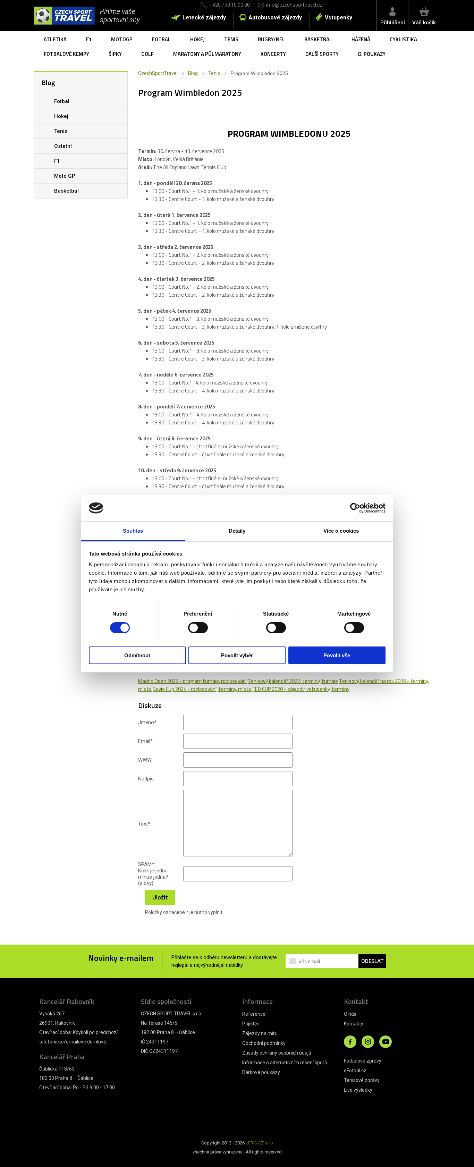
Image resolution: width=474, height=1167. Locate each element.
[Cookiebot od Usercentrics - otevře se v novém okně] (355, 508)
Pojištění (251, 1023)
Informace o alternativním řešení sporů (284, 1062)
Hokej (197, 39)
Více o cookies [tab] (341, 531)
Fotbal (161, 39)
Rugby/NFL (271, 39)
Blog (193, 73)
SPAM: (146, 864)
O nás (350, 1014)
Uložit (160, 897)
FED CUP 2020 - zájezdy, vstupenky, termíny (301, 689)
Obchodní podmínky (264, 1043)
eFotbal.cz (355, 1070)
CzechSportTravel (158, 73)
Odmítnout (137, 655)
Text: (144, 824)
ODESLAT (372, 961)
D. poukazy (372, 54)
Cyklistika (403, 39)
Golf (147, 54)
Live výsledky (358, 1090)
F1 (89, 39)
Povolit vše (336, 655)
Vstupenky (338, 17)
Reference (253, 1014)
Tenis (231, 39)
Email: (146, 741)
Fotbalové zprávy (362, 1061)
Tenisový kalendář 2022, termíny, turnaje (293, 681)
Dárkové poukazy (261, 1072)
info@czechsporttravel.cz (294, 5)
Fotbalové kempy (66, 54)
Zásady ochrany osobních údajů (276, 1053)
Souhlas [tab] (133, 531)
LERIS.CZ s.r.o (259, 1142)
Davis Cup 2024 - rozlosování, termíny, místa (202, 689)
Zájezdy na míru (260, 1033)
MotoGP (122, 39)
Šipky (115, 54)
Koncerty (273, 54)
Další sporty (322, 54)
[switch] (198, 627)
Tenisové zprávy (362, 1080)
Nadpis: (146, 779)
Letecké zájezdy (204, 17)
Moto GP (64, 176)
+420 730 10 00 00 (230, 5)
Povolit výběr (237, 655)
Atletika (55, 39)
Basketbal (318, 39)
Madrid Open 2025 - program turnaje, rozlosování (192, 681)
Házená (361, 39)
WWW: (145, 760)
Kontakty (353, 1023)
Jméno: (148, 722)
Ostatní (63, 146)
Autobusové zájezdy (275, 17)
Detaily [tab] (237, 531)
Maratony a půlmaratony (207, 54)
